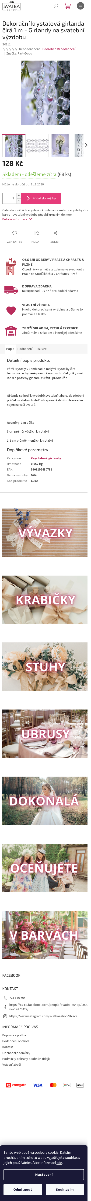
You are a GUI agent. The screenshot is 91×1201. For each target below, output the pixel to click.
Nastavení (43, 1174)
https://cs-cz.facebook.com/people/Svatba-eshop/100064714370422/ (48, 1007)
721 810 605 (17, 998)
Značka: (19, 53)
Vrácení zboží (11, 1064)
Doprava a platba (14, 1035)
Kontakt (7, 1047)
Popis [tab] (10, 349)
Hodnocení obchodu (16, 1041)
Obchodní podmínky (16, 1053)
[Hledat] (56, 5)
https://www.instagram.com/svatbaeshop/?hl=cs (43, 1016)
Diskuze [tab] (41, 349)
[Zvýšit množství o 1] (19, 195)
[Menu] (80, 5)
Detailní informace (15, 219)
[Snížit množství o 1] (19, 201)
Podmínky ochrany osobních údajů (26, 1059)
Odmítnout (22, 1189)
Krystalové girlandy (46, 458)
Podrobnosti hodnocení (58, 49)
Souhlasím (65, 1189)
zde (59, 1162)
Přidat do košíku (44, 198)
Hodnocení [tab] (25, 349)
